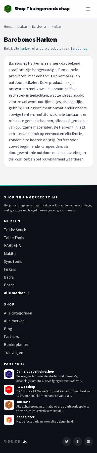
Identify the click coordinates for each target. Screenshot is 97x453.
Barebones (39, 26)
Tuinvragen (13, 352)
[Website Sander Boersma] (24, 441)
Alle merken (14, 320)
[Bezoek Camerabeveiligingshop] (9, 374)
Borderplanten (16, 344)
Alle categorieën (18, 312)
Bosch (9, 284)
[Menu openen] (88, 9)
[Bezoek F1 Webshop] (9, 390)
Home (8, 26)
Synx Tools (13, 261)
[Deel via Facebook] (77, 441)
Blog (8, 328)
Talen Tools (14, 237)
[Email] (88, 441)
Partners (11, 336)
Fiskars (10, 269)
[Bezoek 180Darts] (9, 405)
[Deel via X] (66, 441)
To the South (15, 229)
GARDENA (12, 245)
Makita (10, 253)
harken (25, 48)
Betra (9, 277)
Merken (22, 26)
